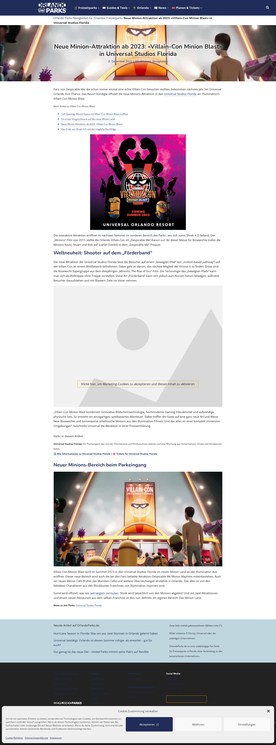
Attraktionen (143, 61)
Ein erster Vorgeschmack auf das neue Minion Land (88, 119)
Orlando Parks (63, 18)
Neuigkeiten (160, 61)
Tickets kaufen (216, 10)
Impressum (56, 737)
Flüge (94, 698)
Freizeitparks (98, 678)
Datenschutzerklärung (36, 737)
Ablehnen (198, 724)
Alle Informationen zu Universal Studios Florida (83, 453)
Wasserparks (98, 683)
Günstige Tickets (99, 693)
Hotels (94, 703)
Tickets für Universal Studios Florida (136, 453)
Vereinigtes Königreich (141, 687)
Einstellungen (247, 724)
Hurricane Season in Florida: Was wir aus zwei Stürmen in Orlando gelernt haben (106, 633)
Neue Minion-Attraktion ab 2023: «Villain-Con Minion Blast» (92, 124)
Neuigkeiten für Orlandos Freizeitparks (98, 18)
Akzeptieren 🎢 (149, 724)
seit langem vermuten (104, 593)
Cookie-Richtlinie (14, 737)
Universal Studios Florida (180, 94)
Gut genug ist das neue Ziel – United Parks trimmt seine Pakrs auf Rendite (101, 652)
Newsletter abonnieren (186, 699)
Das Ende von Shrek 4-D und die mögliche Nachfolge (88, 129)
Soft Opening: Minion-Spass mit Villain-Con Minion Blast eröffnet (94, 114)
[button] (268, 711)
